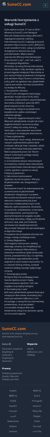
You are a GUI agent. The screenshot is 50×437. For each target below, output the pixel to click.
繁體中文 (13, 395)
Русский (37, 426)
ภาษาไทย (37, 431)
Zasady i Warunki (10, 376)
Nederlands (13, 421)
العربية (13, 416)
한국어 (37, 395)
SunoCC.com (14, 328)
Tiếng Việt (37, 411)
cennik (30, 348)
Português (37, 400)
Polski (37, 421)
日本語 (13, 400)
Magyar (37, 416)
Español (13, 406)
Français (13, 411)
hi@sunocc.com (34, 351)
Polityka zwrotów (10, 379)
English (13, 390)
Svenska (13, 431)
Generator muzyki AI (12, 348)
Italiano (13, 426)
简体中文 (37, 390)
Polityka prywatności (12, 373)
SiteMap (31, 354)
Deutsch (37, 406)
